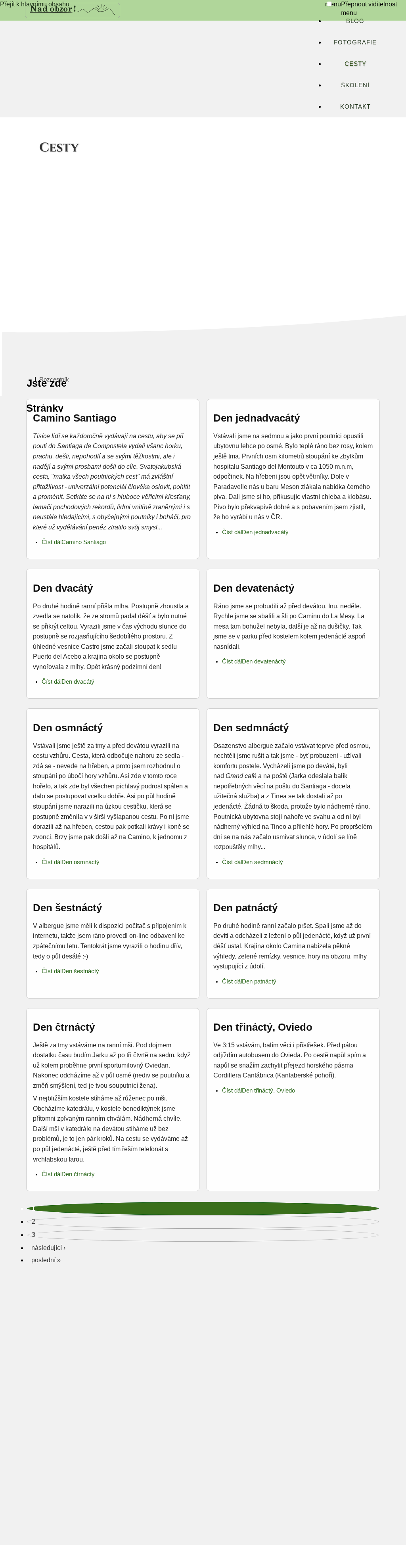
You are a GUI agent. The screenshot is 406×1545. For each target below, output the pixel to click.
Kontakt (355, 106)
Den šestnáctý (67, 907)
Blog (355, 20)
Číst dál (51, 542)
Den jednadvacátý (256, 418)
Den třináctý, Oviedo (262, 1027)
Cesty (355, 63)
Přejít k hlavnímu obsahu (34, 4)
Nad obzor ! (53, 8)
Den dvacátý (63, 588)
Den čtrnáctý (64, 1027)
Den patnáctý (245, 907)
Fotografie (355, 42)
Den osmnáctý (68, 727)
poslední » (46, 1260)
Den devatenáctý (253, 588)
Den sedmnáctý (251, 727)
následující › (48, 1247)
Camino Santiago (75, 418)
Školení (355, 85)
